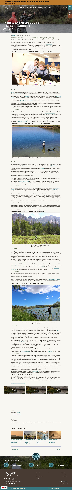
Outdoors (18, 412)
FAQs (37, 477)
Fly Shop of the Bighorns (50, 113)
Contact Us (38, 472)
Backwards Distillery (26, 351)
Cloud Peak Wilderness (22, 121)
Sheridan (12, 92)
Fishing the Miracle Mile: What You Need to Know (42, 441)
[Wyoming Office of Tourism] (7, 7)
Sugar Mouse (54, 165)
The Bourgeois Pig (49, 351)
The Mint (27, 96)
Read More (13, 442)
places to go (30, 7)
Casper (57, 330)
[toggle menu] (70, 7)
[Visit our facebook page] (4, 484)
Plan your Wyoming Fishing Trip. (18, 383)
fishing (14, 414)
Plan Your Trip (49, 7)
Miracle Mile (35, 371)
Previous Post (15, 449)
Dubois (12, 263)
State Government (65, 471)
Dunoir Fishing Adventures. (54, 279)
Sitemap (37, 479)
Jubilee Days (13, 177)
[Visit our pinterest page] (14, 484)
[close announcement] (67, 2)
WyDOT (63, 472)
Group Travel (50, 471)
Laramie (42, 168)
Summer (19, 414)
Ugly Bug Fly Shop (22, 341)
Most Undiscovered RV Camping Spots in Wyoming (29, 441)
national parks (39, 7)
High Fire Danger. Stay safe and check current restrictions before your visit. (27, 1)
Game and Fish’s (49, 44)
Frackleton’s (18, 93)
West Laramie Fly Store (24, 181)
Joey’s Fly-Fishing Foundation (26, 100)
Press (49, 472)
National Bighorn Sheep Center (17, 265)
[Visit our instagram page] (7, 484)
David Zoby (14, 35)
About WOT (38, 471)
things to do (22, 7)
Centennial (54, 189)
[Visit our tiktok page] (9, 484)
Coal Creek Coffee (25, 165)
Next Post (58, 449)
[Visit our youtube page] (12, 484)
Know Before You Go (10, 3)
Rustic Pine (23, 262)
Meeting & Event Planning (51, 474)
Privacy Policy (38, 478)
